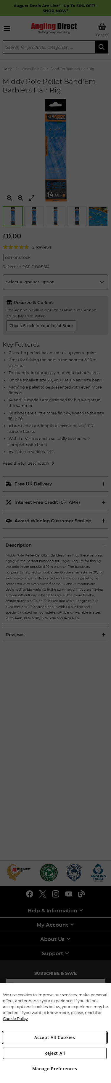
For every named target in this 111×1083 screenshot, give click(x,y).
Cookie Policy (15, 1018)
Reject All (54, 1053)
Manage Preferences (54, 1068)
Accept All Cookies (54, 1037)
